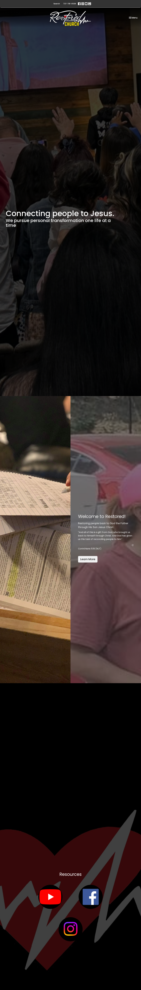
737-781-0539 (69, 3)
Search (56, 3)
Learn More (87, 559)
